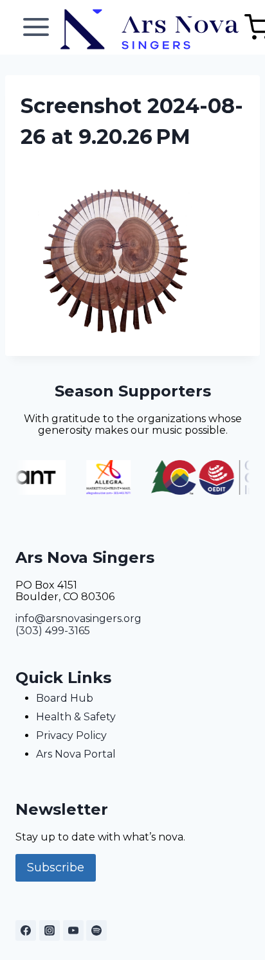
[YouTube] (73, 930)
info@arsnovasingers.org (78, 618)
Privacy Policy (71, 735)
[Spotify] (96, 930)
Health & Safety (76, 717)
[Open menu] (36, 27)
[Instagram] (49, 930)
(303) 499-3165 (52, 631)
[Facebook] (25, 930)
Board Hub (64, 698)
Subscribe (55, 867)
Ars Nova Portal (76, 754)
